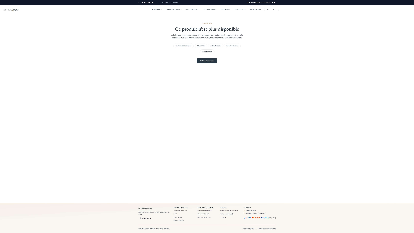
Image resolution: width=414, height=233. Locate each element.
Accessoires (209, 10)
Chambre (156, 10)
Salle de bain (191, 10)
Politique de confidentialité (267, 229)
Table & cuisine (232, 46)
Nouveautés (240, 10)
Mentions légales (248, 229)
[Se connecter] (273, 9)
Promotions (255, 10)
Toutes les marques (183, 46)
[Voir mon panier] (278, 9)
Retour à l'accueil (207, 61)
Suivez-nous (146, 218)
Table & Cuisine (173, 10)
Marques (225, 10)
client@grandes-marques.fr (255, 213)
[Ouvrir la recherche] (268, 9)
